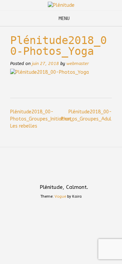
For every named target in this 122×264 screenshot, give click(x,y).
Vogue (60, 196)
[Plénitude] (61, 5)
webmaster (77, 63)
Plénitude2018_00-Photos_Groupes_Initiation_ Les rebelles (41, 119)
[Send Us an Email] (54, 172)
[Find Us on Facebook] (67, 172)
